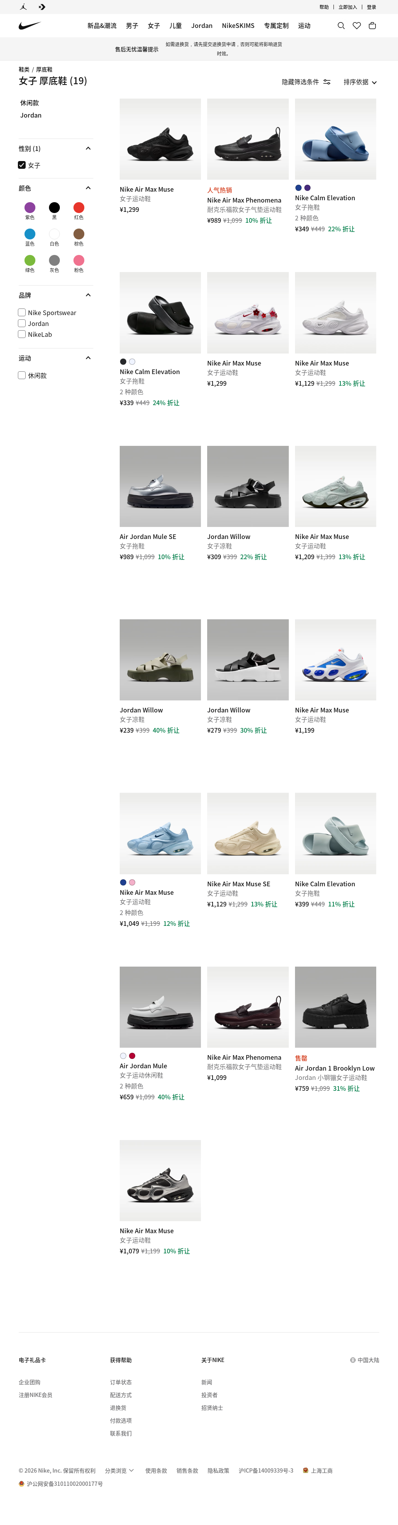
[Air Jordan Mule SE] (160, 486)
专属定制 (276, 25)
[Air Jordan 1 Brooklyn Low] (335, 1007)
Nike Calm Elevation (335, 182)
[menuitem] (331, 7)
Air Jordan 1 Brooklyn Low (335, 1050)
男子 (132, 25)
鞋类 (24, 69)
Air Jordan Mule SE (160, 529)
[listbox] (360, 81)
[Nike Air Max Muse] (160, 139)
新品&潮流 (102, 25)
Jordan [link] (31, 115)
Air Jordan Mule (160, 1050)
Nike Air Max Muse (335, 355)
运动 (304, 25)
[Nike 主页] (30, 25)
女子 (154, 25)
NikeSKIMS (238, 25)
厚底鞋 (44, 69)
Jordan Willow (247, 529)
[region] (50, 247)
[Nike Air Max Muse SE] (247, 833)
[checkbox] (54, 165)
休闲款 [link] (29, 103)
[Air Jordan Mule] (160, 1007)
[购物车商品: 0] (372, 26)
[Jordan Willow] (247, 486)
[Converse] (42, 7)
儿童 (175, 25)
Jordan (202, 25)
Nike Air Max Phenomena (247, 182)
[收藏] (357, 26)
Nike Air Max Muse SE (247, 876)
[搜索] (341, 26)
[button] (56, 148)
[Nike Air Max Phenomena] (247, 139)
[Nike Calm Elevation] (335, 139)
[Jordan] (23, 7)
